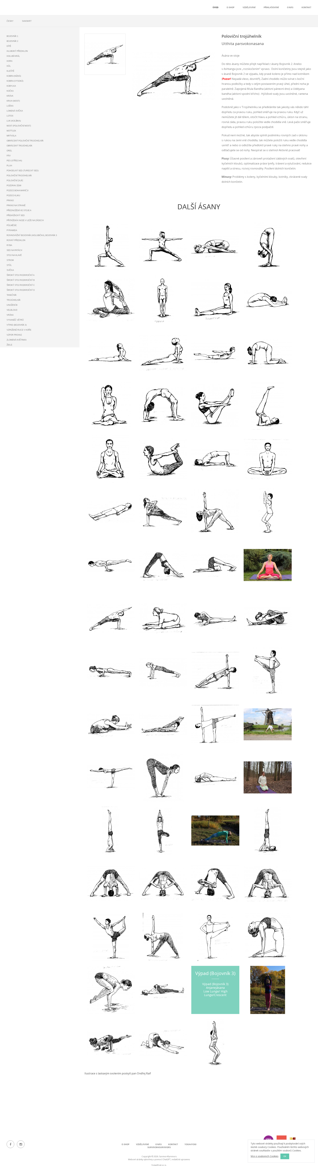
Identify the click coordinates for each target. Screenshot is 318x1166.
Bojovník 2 (12, 41)
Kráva (10, 96)
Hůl (9, 66)
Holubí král (13, 56)
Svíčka (10, 270)
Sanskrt (26, 21)
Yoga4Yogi (190, 1144)
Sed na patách (14, 250)
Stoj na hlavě (14, 255)
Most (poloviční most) (19, 126)
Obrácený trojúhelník (19, 146)
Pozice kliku (13, 195)
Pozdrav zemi (14, 185)
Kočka (10, 91)
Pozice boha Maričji (17, 190)
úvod (215, 7)
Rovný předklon (16, 240)
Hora (9, 61)
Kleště (10, 71)
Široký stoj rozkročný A (20, 275)
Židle (9, 345)
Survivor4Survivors (159, 1147)
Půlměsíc (12, 225)
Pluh (9, 165)
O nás (290, 7)
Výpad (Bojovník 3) (17, 325)
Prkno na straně (16, 205)
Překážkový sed (16, 215)
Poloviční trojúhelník (19, 175)
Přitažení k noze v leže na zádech (25, 220)
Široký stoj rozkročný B (21, 280)
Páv (9, 156)
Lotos (10, 116)
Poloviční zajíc (15, 180)
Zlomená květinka (16, 340)
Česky (10, 21)
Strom (10, 260)
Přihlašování (271, 7)
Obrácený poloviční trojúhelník (25, 141)
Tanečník (12, 295)
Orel (9, 151)
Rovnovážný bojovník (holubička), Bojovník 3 (32, 235)
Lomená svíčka (15, 111)
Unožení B (12, 305)
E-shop (230, 7)
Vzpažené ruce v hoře (19, 330)
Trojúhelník (14, 300)
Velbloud (12, 310)
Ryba (9, 245)
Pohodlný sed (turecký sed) (23, 170)
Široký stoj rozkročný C (21, 285)
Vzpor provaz (14, 335)
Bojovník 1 (12, 36)
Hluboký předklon (17, 51)
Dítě (9, 46)
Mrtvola (11, 136)
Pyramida (12, 230)
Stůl (9, 265)
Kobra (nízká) (14, 76)
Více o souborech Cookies (264, 1156)
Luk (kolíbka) (14, 121)
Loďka (10, 106)
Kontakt (306, 7)
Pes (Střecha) (14, 160)
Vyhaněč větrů (15, 320)
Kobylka (11, 86)
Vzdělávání (249, 7)
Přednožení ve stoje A (19, 210)
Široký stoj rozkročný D (21, 290)
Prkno (10, 200)
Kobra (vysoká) (15, 81)
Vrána (10, 315)
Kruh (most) (13, 101)
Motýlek (11, 131)
